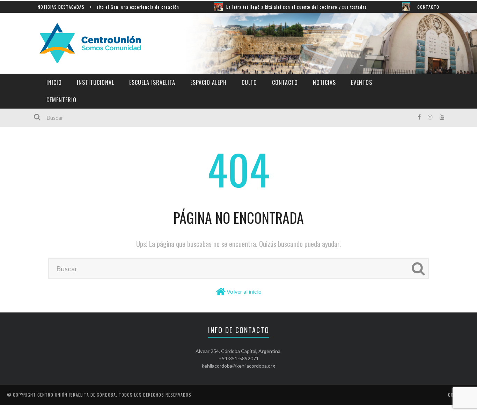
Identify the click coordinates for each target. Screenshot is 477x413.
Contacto (428, 7)
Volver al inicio (244, 291)
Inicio (54, 82)
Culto (249, 82)
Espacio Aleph (208, 82)
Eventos (361, 82)
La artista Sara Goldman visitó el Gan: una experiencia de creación (101, 7)
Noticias (324, 82)
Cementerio (61, 100)
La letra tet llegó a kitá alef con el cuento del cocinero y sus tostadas (287, 7)
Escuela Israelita (152, 82)
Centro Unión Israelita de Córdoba (76, 395)
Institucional (95, 82)
